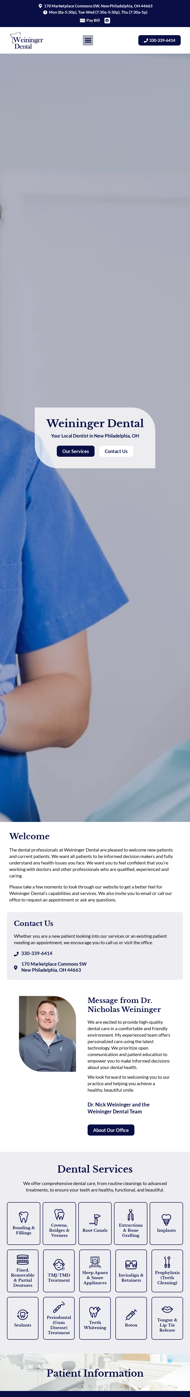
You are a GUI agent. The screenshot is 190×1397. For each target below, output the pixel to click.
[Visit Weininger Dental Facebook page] (107, 20)
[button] (88, 40)
